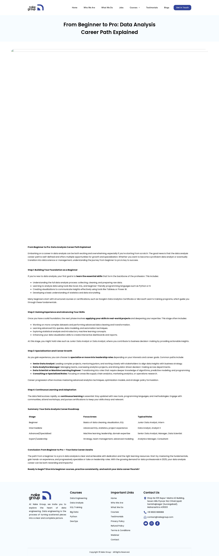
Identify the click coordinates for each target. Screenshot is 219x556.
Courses (133, 7)
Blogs (166, 7)
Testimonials (152, 7)
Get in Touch (182, 7)
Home (74, 7)
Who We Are (89, 7)
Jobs (121, 7)
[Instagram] (151, 523)
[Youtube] (145, 523)
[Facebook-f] (157, 523)
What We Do (107, 7)
